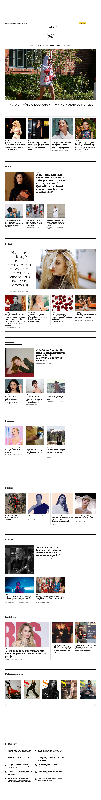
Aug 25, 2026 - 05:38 (14, 229)
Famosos (47, 45)
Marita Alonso (39, 195)
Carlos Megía (31, 152)
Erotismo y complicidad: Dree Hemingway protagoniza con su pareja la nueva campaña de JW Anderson (14, 223)
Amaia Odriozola (50, 401)
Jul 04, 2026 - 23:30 (91, 653)
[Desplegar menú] (6, 27)
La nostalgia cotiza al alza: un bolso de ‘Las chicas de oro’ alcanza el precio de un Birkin (50, 598)
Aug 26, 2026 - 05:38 (87, 152)
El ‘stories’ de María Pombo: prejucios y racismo (12, 517)
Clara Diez (54, 524)
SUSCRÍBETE (82, 23)
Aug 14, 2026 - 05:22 (45, 602)
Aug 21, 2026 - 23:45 (48, 363)
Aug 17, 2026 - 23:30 (59, 401)
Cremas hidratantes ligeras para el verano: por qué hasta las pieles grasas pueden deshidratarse (37, 317)
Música (6, 594)
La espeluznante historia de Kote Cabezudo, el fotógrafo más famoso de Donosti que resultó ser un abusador (51, 759)
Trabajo (63, 45)
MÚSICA (37, 545)
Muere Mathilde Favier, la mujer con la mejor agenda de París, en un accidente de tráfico (55, 223)
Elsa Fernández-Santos (80, 521)
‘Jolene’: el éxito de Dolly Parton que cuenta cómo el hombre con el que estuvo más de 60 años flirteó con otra (15, 146)
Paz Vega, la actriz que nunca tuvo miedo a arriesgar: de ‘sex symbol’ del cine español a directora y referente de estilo (34, 399)
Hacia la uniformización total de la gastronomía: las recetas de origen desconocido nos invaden (62, 518)
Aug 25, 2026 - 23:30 (54, 109)
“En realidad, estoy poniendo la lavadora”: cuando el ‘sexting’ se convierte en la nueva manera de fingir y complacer (35, 451)
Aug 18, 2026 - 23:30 (17, 454)
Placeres (58, 45)
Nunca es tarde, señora (37, 516)
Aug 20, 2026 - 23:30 (48, 195)
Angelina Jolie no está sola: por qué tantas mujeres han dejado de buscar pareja (25, 654)
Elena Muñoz (45, 109)
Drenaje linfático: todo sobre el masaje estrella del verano (50, 105)
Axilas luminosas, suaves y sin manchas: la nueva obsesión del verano (85, 316)
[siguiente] (95, 705)
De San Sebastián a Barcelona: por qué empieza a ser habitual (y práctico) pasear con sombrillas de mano (56, 451)
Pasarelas (36, 45)
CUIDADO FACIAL (31, 312)
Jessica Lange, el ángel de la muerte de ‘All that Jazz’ (85, 517)
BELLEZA (53, 140)
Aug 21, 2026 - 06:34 (14, 406)
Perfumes (7, 312)
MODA (37, 172)
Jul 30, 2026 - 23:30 (17, 659)
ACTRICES (30, 140)
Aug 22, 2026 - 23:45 (48, 558)
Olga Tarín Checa (14, 291)
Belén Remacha (78, 653)
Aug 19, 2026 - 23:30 (37, 227)
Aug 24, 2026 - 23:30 (64, 150)
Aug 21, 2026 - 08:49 (40, 323)
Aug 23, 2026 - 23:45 (24, 602)
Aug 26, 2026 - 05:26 (20, 152)
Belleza (42, 45)
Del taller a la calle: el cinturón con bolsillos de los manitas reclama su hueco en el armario (34, 223)
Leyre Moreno (55, 150)
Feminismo (52, 45)
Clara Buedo (8, 327)
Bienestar (68, 45)
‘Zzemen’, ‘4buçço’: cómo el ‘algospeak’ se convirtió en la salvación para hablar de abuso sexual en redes (85, 648)
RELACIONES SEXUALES (30, 446)
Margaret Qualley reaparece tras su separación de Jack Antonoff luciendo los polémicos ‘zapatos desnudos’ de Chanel (11, 400)
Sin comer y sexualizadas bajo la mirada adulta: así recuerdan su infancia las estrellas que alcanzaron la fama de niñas (85, 146)
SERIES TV (38, 594)
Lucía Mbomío (8, 523)
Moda (31, 45)
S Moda (6, 229)
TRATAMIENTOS (78, 312)
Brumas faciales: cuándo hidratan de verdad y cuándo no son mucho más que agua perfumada (62, 145)
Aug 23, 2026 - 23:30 (23, 291)
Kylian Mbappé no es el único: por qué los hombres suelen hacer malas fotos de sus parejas (14, 450)
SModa (50, 37)
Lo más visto (11, 743)
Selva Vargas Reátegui (10, 602)
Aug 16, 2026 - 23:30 (38, 456)
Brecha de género (56, 312)
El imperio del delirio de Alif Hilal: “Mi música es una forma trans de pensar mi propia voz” (18, 598)
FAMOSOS (77, 140)
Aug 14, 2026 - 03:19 (88, 320)
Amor (6, 648)
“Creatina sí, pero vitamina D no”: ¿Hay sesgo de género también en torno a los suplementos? (62, 317)
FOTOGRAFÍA (7, 446)
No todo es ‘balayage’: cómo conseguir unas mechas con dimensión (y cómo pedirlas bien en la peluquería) (19, 268)
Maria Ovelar (55, 654)
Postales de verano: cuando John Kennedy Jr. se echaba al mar (55, 398)
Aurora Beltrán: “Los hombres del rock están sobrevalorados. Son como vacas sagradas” (49, 552)
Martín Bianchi (50, 227)
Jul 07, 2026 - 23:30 (63, 654)
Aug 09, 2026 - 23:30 (64, 323)
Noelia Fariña (29, 227)
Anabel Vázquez (31, 519)
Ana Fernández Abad (9, 152)
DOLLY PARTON (8, 140)
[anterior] (6, 705)
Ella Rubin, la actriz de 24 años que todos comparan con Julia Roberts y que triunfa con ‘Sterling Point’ (38, 146)
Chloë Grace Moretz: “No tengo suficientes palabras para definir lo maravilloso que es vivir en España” (50, 355)
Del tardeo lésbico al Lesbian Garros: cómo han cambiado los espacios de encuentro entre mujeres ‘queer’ (61, 649)
